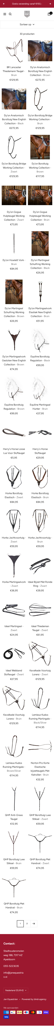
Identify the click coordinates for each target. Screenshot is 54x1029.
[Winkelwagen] (49, 14)
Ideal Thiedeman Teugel (40, 628)
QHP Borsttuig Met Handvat (40, 861)
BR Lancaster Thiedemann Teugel (14, 71)
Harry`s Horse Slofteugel (40, 451)
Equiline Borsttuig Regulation (40, 358)
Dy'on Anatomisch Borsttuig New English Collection (40, 71)
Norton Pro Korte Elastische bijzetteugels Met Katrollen (40, 768)
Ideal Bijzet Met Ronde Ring (40, 583)
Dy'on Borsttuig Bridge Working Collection (40, 119)
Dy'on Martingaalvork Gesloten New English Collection (14, 360)
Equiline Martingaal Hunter (40, 406)
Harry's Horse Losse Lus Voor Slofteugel (14, 451)
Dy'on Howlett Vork (14, 262)
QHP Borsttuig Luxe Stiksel (40, 817)
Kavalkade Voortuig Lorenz (40, 672)
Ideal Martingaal (13, 628)
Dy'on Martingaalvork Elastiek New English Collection (40, 312)
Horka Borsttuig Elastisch (14, 495)
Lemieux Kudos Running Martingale (40, 718)
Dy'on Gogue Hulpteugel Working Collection (14, 215)
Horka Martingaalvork (14, 583)
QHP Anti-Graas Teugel (14, 817)
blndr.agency (40, 999)
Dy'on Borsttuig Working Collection (40, 167)
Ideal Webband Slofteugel (14, 672)
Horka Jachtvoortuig (14, 539)
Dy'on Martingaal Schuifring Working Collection (40, 264)
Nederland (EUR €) (14, 990)
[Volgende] (33, 923)
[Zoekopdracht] (10, 14)
